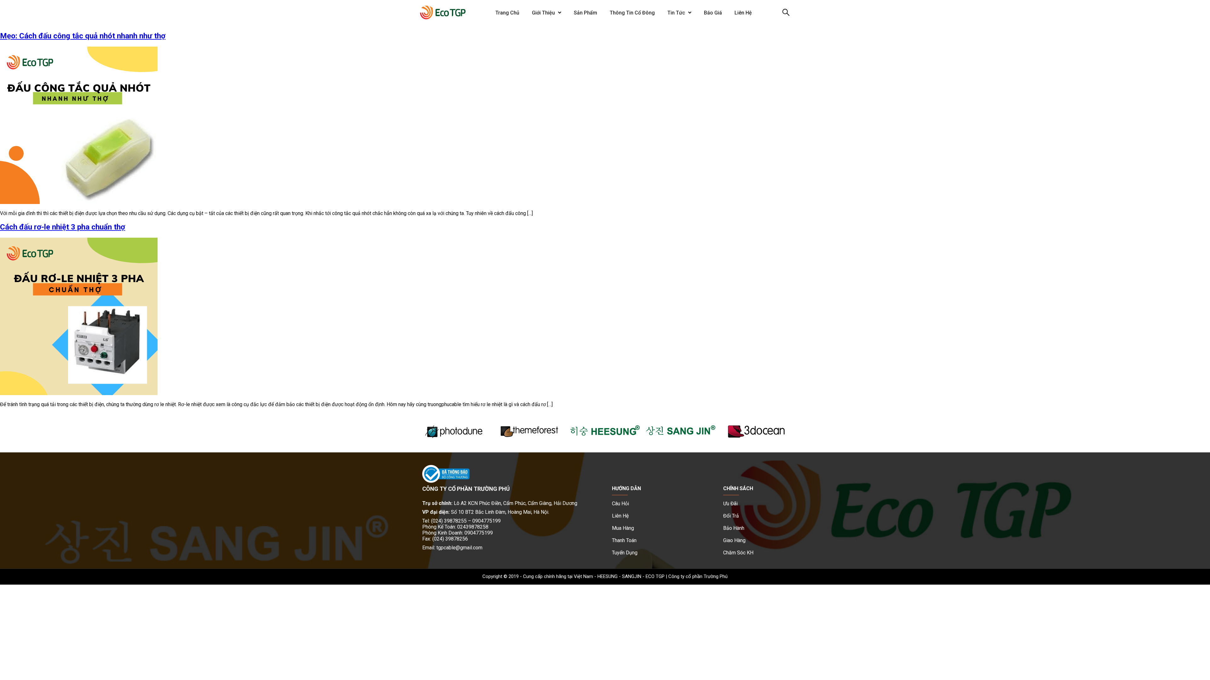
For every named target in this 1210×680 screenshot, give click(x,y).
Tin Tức (676, 13)
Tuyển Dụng (624, 553)
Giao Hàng (734, 540)
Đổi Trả (731, 516)
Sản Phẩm (585, 13)
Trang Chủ (507, 13)
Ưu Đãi (730, 504)
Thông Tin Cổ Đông (632, 13)
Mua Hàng (623, 528)
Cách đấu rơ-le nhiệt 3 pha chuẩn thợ (62, 227)
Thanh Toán (624, 540)
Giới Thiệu (543, 13)
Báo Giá (713, 13)
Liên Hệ (743, 13)
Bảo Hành (733, 528)
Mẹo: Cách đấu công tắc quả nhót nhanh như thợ (82, 35)
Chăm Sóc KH (738, 553)
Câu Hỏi (620, 504)
